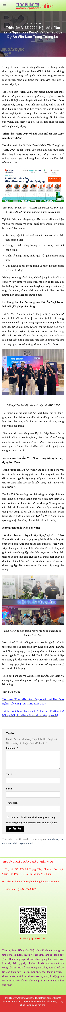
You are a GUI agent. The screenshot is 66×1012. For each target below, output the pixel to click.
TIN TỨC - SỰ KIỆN (33, 24)
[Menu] (4, 5)
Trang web (12, 803)
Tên (9, 774)
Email (10, 788)
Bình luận (12, 748)
